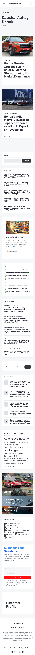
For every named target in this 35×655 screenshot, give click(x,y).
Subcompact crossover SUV (12, 464)
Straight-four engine (18, 460)
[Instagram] (19, 652)
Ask (28, 367)
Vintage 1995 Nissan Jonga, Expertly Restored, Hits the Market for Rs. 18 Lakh (16, 352)
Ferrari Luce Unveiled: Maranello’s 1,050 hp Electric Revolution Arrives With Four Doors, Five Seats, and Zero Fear (20, 394)
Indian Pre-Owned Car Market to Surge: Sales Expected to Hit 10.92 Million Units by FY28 (16, 320)
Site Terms (27, 648)
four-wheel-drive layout (14, 447)
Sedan (26, 458)
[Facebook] (23, 652)
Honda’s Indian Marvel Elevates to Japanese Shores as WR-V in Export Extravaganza (16, 123)
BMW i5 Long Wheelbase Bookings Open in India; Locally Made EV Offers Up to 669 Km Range (17, 192)
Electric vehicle (24, 442)
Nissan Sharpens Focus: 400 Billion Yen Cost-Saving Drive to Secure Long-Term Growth (20, 421)
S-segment (21, 458)
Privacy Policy (8, 648)
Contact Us (21, 627)
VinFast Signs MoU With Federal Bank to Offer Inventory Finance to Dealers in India (17, 184)
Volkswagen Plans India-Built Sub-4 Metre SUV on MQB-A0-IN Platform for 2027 (17, 200)
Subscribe (17, 577)
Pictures (14, 113)
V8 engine (12, 466)
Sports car (6, 460)
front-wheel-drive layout (14, 453)
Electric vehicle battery (12, 444)
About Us (13, 627)
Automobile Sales (9, 436)
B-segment (6, 442)
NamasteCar (15, 3)
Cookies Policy (18, 648)
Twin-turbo (6, 466)
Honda (6, 60)
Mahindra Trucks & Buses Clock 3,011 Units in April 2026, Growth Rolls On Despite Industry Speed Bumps (20, 383)
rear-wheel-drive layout (11, 458)
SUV (23, 463)
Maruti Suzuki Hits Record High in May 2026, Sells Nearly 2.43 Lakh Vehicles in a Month (20, 404)
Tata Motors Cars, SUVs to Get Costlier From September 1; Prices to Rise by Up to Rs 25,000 (17, 208)
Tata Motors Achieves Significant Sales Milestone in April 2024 (20, 413)
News (9, 60)
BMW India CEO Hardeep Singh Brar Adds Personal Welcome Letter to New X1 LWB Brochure (17, 176)
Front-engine (11, 450)
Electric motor (15, 442)
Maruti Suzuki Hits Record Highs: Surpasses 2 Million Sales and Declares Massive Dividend (15, 309)
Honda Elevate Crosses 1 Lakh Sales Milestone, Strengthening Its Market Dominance (17, 69)
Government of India (11, 456)
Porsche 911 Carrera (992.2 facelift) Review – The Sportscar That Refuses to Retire (17, 331)
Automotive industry (16, 438)
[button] (4, 3)
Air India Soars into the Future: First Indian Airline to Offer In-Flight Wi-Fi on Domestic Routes (16, 342)
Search (6, 155)
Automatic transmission (13, 433)
